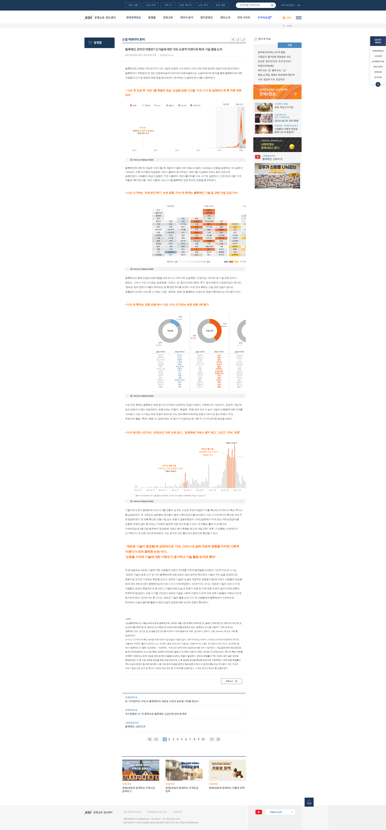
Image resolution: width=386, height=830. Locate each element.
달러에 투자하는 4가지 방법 (271, 52)
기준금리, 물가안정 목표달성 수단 (274, 56)
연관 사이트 (243, 17)
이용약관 (177, 812)
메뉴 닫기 (378, 84)
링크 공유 (243, 40)
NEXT (212, 739)
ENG (289, 17)
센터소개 (225, 17)
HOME (289, 26)
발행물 (152, 17)
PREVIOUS (156, 739)
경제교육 (168, 17)
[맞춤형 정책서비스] (277, 144)
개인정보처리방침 (132, 812)
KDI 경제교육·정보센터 (99, 18)
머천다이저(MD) (266, 66)
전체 (290, 45)
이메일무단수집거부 (157, 812)
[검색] (256, 5)
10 (202, 739)
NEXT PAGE (218, 739)
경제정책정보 (133, 17)
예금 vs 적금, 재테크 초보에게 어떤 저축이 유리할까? (277, 75)
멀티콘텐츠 (206, 17)
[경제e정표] (277, 92)
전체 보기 (289, 5)
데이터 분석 (186, 17)
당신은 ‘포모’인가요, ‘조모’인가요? (274, 61)
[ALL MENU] (299, 17)
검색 (272, 5)
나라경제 (378, 56)
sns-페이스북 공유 (238, 40)
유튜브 (258, 812)
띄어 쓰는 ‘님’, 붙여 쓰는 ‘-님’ (272, 70)
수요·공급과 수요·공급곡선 (271, 79)
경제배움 (265, 17)
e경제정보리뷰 (378, 61)
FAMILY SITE (276, 812)
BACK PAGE (149, 739)
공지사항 (378, 77)
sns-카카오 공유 (233, 40)
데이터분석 (378, 66)
